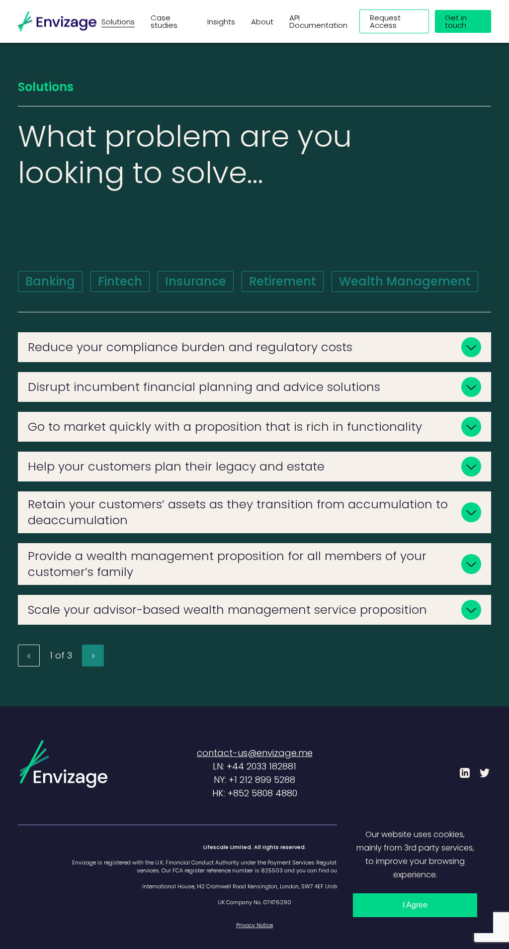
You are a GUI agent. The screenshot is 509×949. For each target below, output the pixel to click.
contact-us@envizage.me (255, 753)
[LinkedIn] (465, 773)
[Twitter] (485, 773)
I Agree (415, 905)
